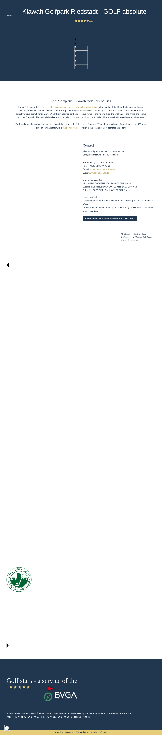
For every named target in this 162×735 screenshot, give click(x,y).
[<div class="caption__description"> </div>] (81, 48)
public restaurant (70, 128)
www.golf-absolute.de (98, 173)
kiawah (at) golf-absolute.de (102, 169)
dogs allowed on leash (86, 107)
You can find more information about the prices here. (108, 218)
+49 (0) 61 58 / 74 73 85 (101, 162)
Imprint (94, 732)
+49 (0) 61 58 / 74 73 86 (98, 166)
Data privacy (82, 732)
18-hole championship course (59, 107)
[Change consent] (7, 728)
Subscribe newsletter (64, 732)
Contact (104, 732)
